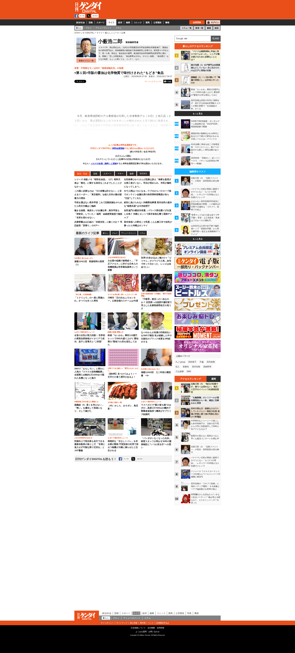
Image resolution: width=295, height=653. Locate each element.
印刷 (169, 81)
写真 (189, 613)
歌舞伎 (186, 367)
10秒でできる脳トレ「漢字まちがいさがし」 (123, 369)
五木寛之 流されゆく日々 (83, 258)
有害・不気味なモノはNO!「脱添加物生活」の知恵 (99, 68)
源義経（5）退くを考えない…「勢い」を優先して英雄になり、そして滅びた (89, 408)
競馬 (148, 22)
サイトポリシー (107, 623)
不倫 (202, 362)
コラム (142, 233)
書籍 (167, 22)
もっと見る (198, 113)
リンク (151, 623)
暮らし (105, 233)
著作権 (143, 623)
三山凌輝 (180, 371)
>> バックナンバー (153, 81)
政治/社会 (80, 22)
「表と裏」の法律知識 (82, 294)
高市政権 (211, 362)
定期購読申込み (162, 623)
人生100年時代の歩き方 (117, 257)
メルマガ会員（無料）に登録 (104, 163)
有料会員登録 (118, 148)
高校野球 (207, 367)
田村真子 (192, 362)
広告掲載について (138, 628)
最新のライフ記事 (87, 233)
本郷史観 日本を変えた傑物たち (86, 402)
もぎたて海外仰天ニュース (84, 332)
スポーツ (100, 22)
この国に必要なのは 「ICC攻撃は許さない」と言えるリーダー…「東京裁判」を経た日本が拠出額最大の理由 (98, 194)
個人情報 (133, 623)
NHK (189, 371)
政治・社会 (82, 173)
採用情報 (160, 628)
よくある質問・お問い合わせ (147, 632)
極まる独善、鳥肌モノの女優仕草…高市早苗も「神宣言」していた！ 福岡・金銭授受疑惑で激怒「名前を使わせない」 (98, 214)
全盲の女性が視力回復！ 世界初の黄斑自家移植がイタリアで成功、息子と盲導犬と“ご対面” (89, 338)
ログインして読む (123, 156)
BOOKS (143, 173)
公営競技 (157, 22)
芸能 (91, 22)
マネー (121, 173)
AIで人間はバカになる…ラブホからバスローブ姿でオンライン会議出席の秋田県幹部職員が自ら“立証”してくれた (147, 194)
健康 (128, 22)
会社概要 (151, 628)
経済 (120, 22)
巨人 (178, 367)
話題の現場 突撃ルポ (115, 332)
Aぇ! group (180, 362)
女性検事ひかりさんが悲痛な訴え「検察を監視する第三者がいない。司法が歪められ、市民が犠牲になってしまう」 (147, 183)
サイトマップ (121, 623)
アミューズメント (128, 233)
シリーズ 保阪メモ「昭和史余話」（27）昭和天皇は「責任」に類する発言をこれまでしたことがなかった (98, 183)
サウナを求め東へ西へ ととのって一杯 (122, 294)
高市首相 (196, 367)
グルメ (115, 233)
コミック (138, 22)
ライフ (111, 22)
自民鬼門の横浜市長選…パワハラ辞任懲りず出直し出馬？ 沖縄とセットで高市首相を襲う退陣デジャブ (148, 214)
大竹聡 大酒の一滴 (115, 402)
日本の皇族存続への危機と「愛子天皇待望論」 (156, 295)
